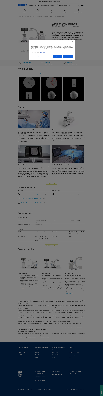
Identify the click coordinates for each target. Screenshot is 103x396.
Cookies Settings (36, 56)
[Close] (72, 41)
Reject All (57, 56)
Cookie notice (42, 52)
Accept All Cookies (68, 56)
